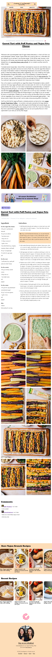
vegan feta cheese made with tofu (19, 62)
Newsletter (20, 653)
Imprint (30, 653)
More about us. (29, 647)
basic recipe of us (43, 76)
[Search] (8, 4)
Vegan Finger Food (39, 40)
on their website (19, 108)
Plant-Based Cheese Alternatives (22, 40)
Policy (34, 653)
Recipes (11, 7)
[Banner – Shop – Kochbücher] (26, 198)
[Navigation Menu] (35, 4)
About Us (32, 7)
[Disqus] (26, 521)
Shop (21, 7)
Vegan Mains (32, 40)
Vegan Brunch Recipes (10, 40)
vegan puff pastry (14, 90)
